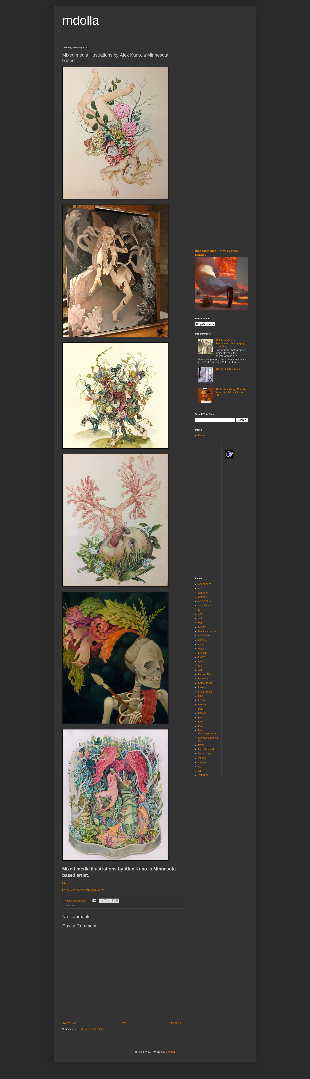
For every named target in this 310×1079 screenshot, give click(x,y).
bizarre (202, 627)
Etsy (65, 883)
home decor (205, 683)
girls (200, 670)
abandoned (205, 584)
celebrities (204, 635)
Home (123, 1023)
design (202, 648)
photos (202, 713)
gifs (200, 665)
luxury (201, 700)
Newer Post (70, 1023)
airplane (203, 592)
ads (200, 588)
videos (202, 757)
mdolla (80, 20)
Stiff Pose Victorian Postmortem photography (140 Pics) (230, 343)
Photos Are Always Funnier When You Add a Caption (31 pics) (231, 392)
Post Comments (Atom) (91, 1029)
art (73, 905)
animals (202, 596)
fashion (202, 652)
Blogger (170, 1051)
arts (200, 614)
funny (201, 657)
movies (202, 704)
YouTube (203, 775)
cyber (201, 644)
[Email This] (101, 901)
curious (202, 639)
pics (200, 717)
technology (204, 753)
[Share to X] (109, 901)
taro (200, 721)
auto (200, 618)
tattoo (201, 745)
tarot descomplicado (207, 732)
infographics (205, 691)
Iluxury (202, 687)
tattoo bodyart (206, 749)
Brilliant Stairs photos (228, 368)
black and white (207, 631)
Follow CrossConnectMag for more (83, 890)
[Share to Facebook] (113, 901)
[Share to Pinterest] (117, 901)
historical (203, 678)
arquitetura (204, 605)
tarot (200, 726)
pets (200, 708)
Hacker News (206, 674)
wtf (199, 770)
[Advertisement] (207, 71)
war (200, 766)
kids (200, 695)
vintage (202, 762)
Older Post (175, 1023)
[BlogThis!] (105, 901)
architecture (205, 601)
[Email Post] (94, 900)
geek (201, 661)
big (200, 622)
